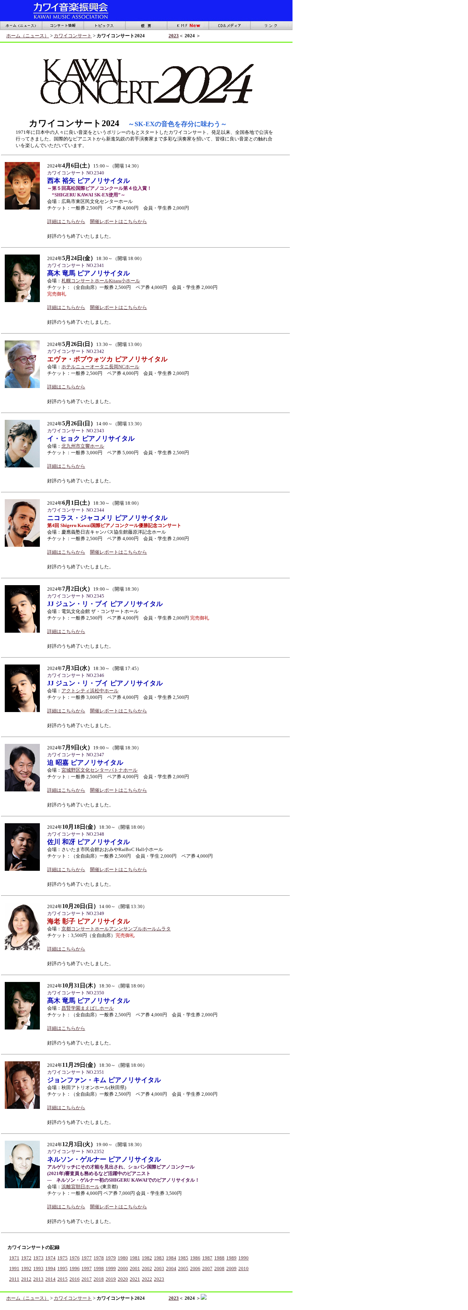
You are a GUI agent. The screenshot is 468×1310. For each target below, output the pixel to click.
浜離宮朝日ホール (80, 1186)
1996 (74, 1268)
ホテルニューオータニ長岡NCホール (100, 366)
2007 (207, 1268)
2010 (243, 1268)
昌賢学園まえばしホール (87, 1008)
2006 (195, 1268)
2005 (183, 1268)
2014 (50, 1279)
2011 (14, 1279)
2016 (74, 1279)
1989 (231, 1258)
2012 (26, 1279)
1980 (123, 1258)
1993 (38, 1268)
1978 (99, 1258)
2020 (123, 1279)
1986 (195, 1258)
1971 (14, 1258)
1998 (99, 1268)
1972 (26, 1258)
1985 (183, 1258)
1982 (147, 1258)
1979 (111, 1258)
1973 (38, 1258)
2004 (171, 1268)
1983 (159, 1258)
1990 (243, 1258)
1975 (62, 1258)
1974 (50, 1258)
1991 (14, 1268)
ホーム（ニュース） (27, 35)
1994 (50, 1268)
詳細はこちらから (66, 221)
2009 (231, 1268)
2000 (123, 1268)
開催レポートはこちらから (118, 221)
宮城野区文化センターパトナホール (99, 770)
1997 (87, 1268)
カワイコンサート (73, 35)
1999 (111, 1268)
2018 (99, 1279)
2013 (38, 1279)
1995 (62, 1268)
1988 (219, 1258)
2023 (174, 35)
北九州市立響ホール (82, 446)
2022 (147, 1279)
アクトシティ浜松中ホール (89, 690)
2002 (147, 1268)
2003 (159, 1268)
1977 (87, 1258)
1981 (135, 1258)
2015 (62, 1279)
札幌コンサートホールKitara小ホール (100, 280)
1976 (74, 1258)
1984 (171, 1258)
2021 (135, 1279)
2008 (219, 1268)
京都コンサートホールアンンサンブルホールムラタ (116, 928)
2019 (111, 1279)
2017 (87, 1279)
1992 (26, 1268)
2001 (135, 1268)
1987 (207, 1258)
